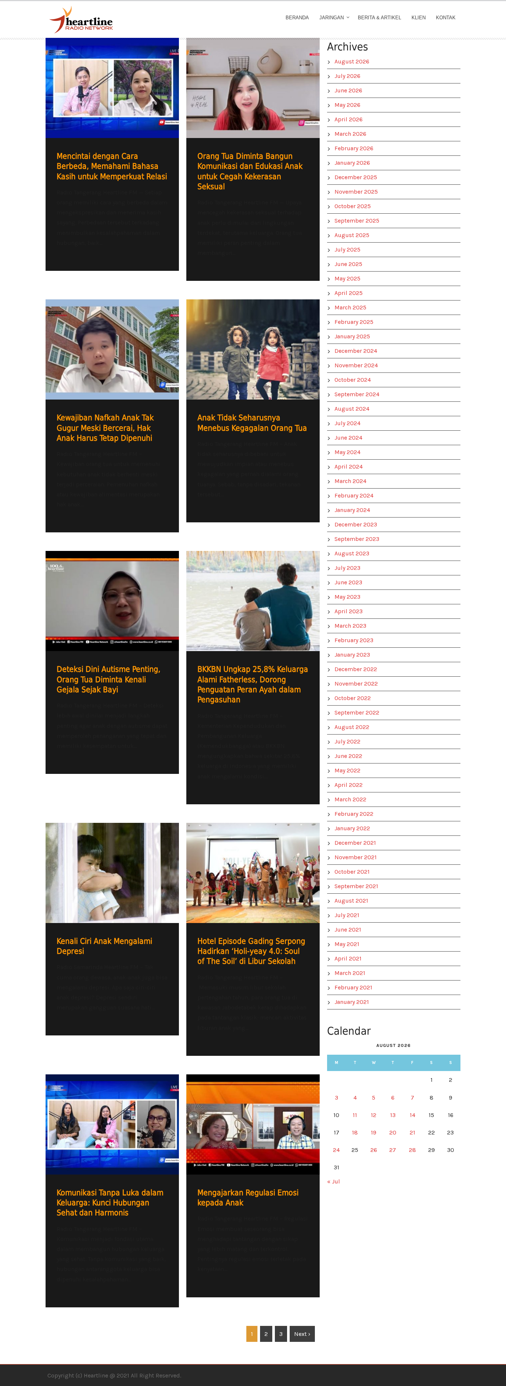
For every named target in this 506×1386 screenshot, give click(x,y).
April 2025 (348, 292)
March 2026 (350, 133)
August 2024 (351, 408)
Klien (419, 17)
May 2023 (347, 596)
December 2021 (355, 842)
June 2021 (347, 929)
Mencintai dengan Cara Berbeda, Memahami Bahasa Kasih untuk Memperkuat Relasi (112, 166)
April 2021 (348, 958)
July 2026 (347, 75)
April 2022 (348, 784)
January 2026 (352, 162)
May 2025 (347, 278)
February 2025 (353, 321)
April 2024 (348, 466)
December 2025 (355, 177)
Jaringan (331, 17)
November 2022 (356, 683)
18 (355, 1132)
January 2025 (352, 336)
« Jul (333, 1181)
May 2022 (347, 770)
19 (373, 1132)
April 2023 (348, 611)
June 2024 (348, 437)
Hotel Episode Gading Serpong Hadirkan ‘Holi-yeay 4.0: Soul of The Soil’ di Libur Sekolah (251, 951)
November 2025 (356, 191)
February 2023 (353, 640)
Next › (302, 1333)
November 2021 (355, 857)
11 (355, 1115)
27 (392, 1149)
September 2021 (356, 886)
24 (336, 1149)
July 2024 (347, 423)
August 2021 (351, 900)
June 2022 (348, 755)
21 (412, 1132)
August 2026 (351, 61)
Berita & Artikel (379, 17)
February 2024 (353, 495)
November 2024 (356, 365)
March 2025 (350, 307)
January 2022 (352, 828)
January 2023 (352, 654)
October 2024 (352, 379)
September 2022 (356, 712)
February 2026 (353, 148)
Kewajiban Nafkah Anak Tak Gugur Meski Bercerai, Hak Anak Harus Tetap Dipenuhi (105, 428)
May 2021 (346, 943)
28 (412, 1149)
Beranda (297, 17)
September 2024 (356, 394)
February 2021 (353, 987)
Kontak (446, 17)
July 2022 (347, 741)
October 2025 (352, 206)
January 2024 (352, 509)
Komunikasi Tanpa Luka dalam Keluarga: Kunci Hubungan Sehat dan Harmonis (110, 1203)
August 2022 (351, 726)
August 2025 (351, 235)
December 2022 (355, 669)
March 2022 (350, 799)
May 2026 (347, 104)
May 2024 (347, 452)
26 (373, 1149)
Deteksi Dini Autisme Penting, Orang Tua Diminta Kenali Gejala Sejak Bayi (108, 679)
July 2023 (347, 567)
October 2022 (352, 698)
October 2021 (352, 871)
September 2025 (356, 220)
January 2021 (351, 1001)
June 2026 (348, 90)
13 (393, 1115)
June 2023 (348, 582)
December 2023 (355, 524)
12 (373, 1115)
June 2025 (348, 263)
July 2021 (346, 915)
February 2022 (353, 813)
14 (412, 1115)
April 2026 (348, 119)
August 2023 (351, 553)
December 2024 (355, 350)
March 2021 (349, 972)
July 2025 (347, 249)
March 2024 (350, 481)
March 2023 (350, 625)
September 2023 (356, 538)
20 (392, 1132)
